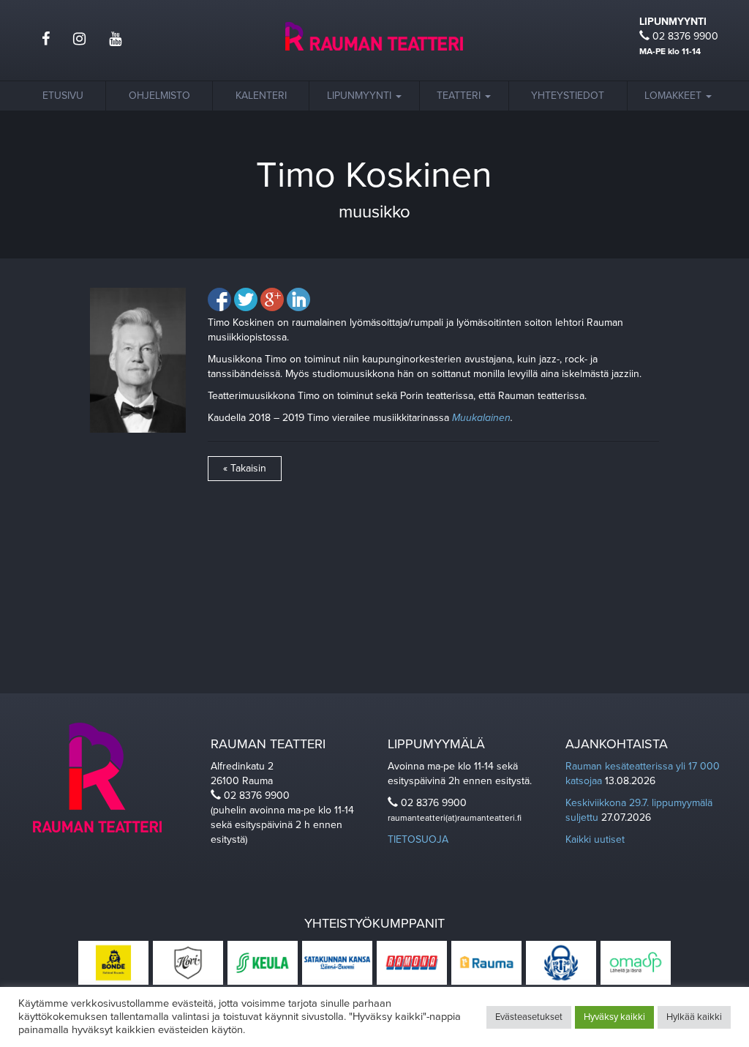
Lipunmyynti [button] (360, 95)
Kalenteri (261, 95)
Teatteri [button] (460, 95)
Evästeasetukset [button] (528, 1017)
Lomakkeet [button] (674, 95)
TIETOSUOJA (418, 839)
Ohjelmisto (159, 95)
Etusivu (62, 95)
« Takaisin (244, 468)
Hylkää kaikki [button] (694, 1017)
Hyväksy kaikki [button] (614, 1017)
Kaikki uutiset (595, 839)
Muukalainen (481, 417)
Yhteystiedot (567, 95)
